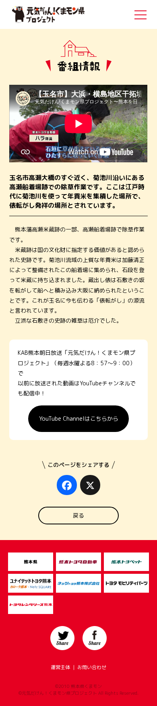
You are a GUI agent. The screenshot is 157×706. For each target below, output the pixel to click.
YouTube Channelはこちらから (78, 418)
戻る (78, 515)
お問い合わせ (91, 667)
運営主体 (60, 667)
